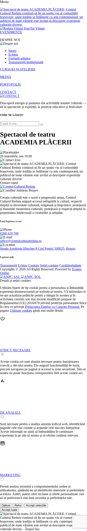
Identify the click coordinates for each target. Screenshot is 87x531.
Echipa (13, 54)
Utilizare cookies (21, 310)
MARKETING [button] (10, 475)
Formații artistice (19, 58)
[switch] (2, 354)
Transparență (8, 265)
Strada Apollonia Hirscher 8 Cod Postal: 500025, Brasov (38, 248)
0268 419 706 (9, 233)
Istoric (12, 51)
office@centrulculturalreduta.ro (21, 241)
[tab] (43, 336)
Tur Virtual (37, 28)
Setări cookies (49, 265)
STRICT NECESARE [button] (15, 350)
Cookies (33, 265)
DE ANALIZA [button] (10, 412)
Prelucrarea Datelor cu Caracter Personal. (52, 307)
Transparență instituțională (25, 62)
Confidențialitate (70, 265)
